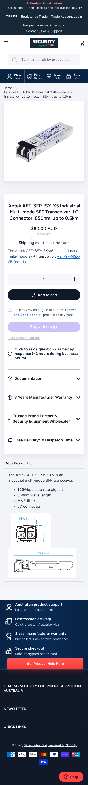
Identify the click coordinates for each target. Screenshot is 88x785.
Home (8, 88)
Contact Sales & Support (44, 31)
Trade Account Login (66, 16)
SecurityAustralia (35, 745)
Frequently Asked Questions (44, 25)
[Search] (14, 59)
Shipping (26, 242)
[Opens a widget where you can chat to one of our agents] (71, 777)
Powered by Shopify (62, 745)
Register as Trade (34, 16)
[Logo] (44, 43)
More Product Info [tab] (19, 463)
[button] (82, 43)
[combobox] (44, 59)
